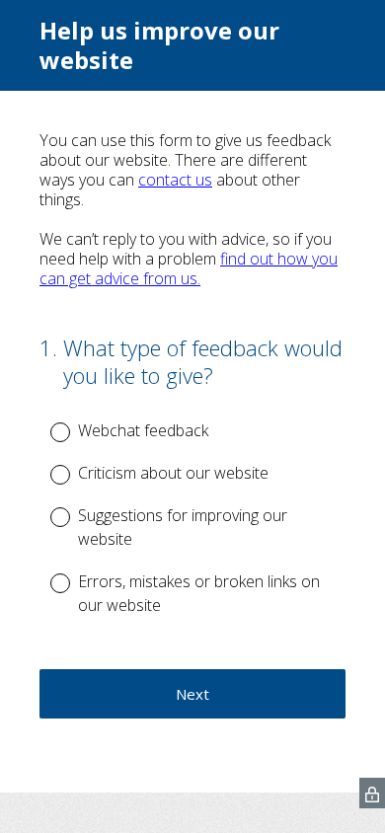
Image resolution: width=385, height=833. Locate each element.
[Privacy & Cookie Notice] (372, 793)
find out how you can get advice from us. (188, 268)
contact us (175, 179)
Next (192, 694)
